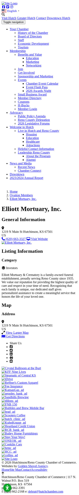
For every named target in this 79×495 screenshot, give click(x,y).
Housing (31, 134)
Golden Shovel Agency (33, 466)
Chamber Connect (29, 170)
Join (20, 69)
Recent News (26, 167)
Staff (21, 40)
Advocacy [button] (16, 112)
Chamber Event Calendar (42, 83)
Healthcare (33, 141)
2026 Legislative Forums (34, 123)
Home (6, 469)
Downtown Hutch (58, 18)
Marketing (32, 61)
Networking (33, 65)
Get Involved (26, 72)
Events (22, 80)
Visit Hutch (9, 18)
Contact (41, 18)
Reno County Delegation (34, 120)
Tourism (23, 47)
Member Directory (30, 98)
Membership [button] (18, 51)
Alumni (31, 159)
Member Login (27, 109)
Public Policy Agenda (32, 116)
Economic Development (33, 43)
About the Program (38, 156)
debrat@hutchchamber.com (45, 491)
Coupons (23, 101)
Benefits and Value (30, 54)
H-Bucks (23, 105)
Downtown (17, 174)
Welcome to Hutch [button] (22, 127)
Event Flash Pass (37, 87)
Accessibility (39, 469)
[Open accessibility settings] (7, 488)
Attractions (33, 145)
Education (32, 58)
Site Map (15, 469)
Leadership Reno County (34, 152)
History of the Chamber (33, 32)
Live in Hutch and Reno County (38, 130)
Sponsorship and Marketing (35, 76)
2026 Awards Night (38, 91)
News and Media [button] (21, 163)
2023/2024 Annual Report (26, 178)
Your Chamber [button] (19, 29)
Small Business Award (32, 94)
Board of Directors (30, 36)
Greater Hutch (26, 18)
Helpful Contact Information (36, 149)
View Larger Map (17, 332)
